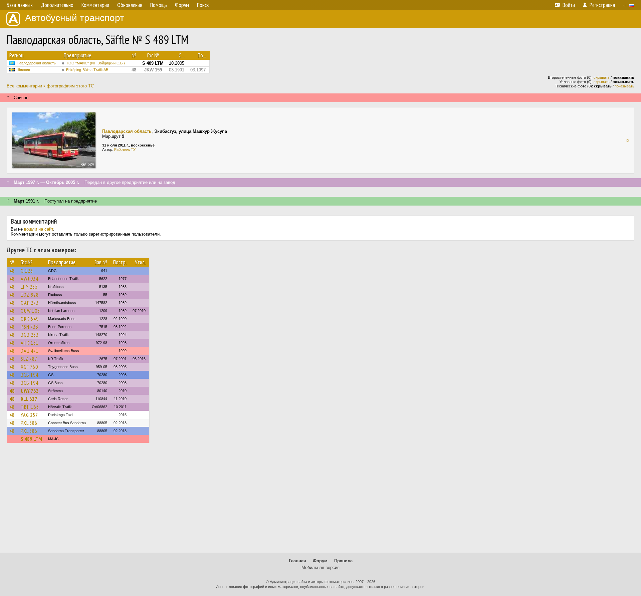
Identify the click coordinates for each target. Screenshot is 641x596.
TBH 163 (30, 406)
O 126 (27, 270)
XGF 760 (29, 366)
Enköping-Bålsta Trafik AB (87, 70)
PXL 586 (29, 422)
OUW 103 (30, 310)
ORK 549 (30, 318)
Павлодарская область (36, 63)
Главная (297, 560)
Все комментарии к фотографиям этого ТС (50, 85)
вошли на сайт (38, 229)
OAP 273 (30, 302)
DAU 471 (30, 350)
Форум (320, 560)
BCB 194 (29, 374)
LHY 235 (29, 286)
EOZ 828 (30, 294)
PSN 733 (29, 326)
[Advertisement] (320, 501)
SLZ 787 (29, 358)
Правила (343, 560)
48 (12, 270)
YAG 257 (29, 414)
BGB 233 (30, 334)
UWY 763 (30, 390)
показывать (624, 86)
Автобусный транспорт (74, 18)
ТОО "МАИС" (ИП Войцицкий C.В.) (95, 63)
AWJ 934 (29, 278)
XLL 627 (29, 398)
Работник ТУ (125, 149)
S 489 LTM (31, 438)
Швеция (23, 70)
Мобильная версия (320, 567)
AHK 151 (30, 342)
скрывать (602, 77)
